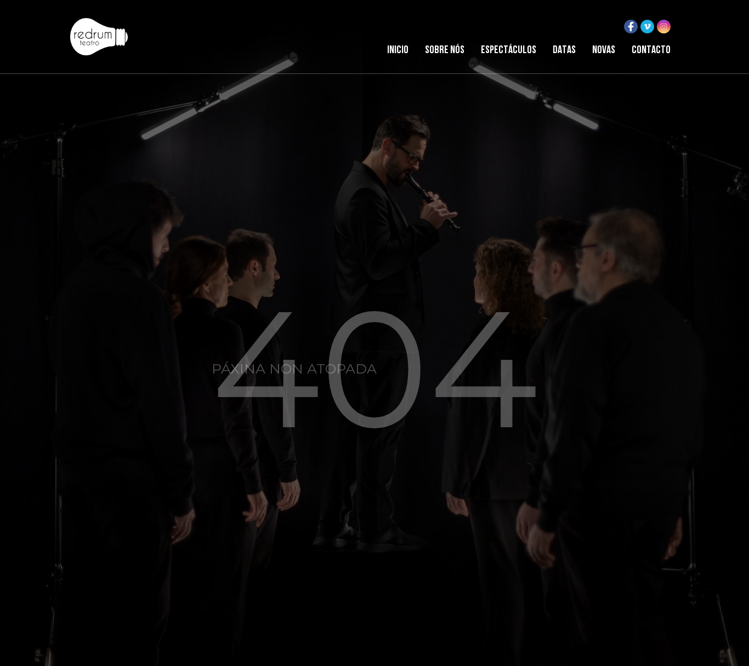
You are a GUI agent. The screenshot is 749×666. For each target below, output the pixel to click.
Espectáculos (508, 50)
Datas (564, 50)
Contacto (651, 50)
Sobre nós (444, 50)
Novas (603, 50)
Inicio (397, 50)
